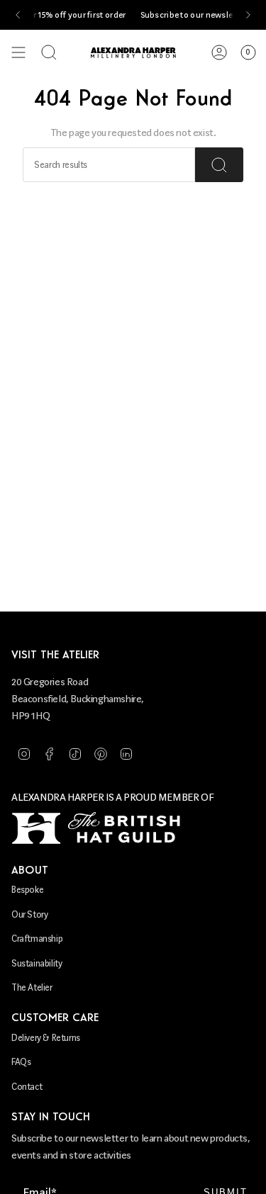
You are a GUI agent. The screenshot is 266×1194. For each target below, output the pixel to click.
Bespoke (27, 890)
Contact (26, 1087)
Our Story (29, 914)
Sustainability (36, 963)
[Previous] (17, 15)
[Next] (248, 15)
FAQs (21, 1062)
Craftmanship (36, 939)
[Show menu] (18, 52)
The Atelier (31, 987)
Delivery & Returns (45, 1038)
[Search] (219, 164)
